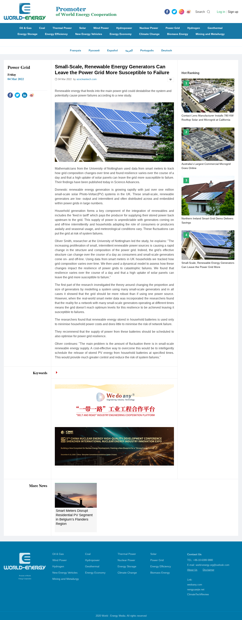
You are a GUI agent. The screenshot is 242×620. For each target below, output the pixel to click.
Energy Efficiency (56, 33)
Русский (94, 50)
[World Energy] (60, 11)
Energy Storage (27, 33)
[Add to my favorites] (170, 79)
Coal (42, 27)
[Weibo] (188, 11)
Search (200, 11)
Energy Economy (121, 33)
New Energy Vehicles (88, 33)
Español (112, 50)
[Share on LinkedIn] (24, 94)
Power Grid (173, 27)
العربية (129, 50)
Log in (221, 11)
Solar (82, 27)
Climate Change (149, 33)
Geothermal (215, 27)
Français (75, 50)
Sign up (233, 11)
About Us (192, 569)
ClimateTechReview (198, 594)
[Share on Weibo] (31, 94)
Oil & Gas (25, 27)
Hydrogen (193, 27)
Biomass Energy (177, 33)
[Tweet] (174, 11)
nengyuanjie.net (195, 589)
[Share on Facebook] (10, 94)
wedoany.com (194, 584)
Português (147, 50)
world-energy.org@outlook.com (212, 565)
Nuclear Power (149, 27)
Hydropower (124, 27)
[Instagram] (181, 11)
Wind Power (101, 27)
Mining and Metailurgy (210, 33)
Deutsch (166, 50)
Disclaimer (208, 569)
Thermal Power (62, 27)
